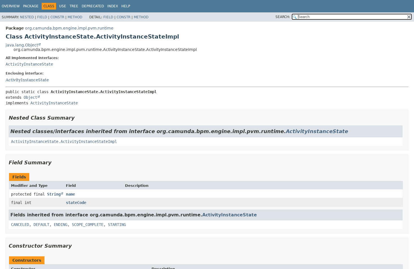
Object (30, 97)
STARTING (117, 224)
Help (125, 6)
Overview (11, 6)
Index (112, 6)
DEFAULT (41, 224)
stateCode (76, 202)
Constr (57, 17)
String (54, 194)
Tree (74, 6)
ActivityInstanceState (29, 64)
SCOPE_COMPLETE (87, 224)
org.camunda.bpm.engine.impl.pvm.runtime (69, 28)
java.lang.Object (22, 45)
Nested (27, 17)
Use (62, 6)
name (70, 194)
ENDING (60, 224)
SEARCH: (282, 17)
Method (75, 17)
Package (31, 6)
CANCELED (20, 224)
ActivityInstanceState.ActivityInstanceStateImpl (64, 141)
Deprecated (93, 6)
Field (42, 17)
